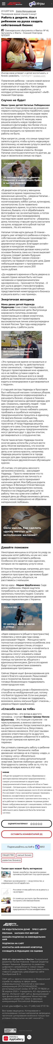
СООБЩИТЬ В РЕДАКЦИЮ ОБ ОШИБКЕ (22, 951)
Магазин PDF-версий (26, 933)
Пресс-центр (39, 929)
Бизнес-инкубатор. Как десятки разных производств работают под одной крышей (31, 873)
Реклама (7, 933)
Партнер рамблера (25, 1030)
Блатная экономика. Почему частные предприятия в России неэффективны (29, 908)
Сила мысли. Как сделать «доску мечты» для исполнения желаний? (22, 531)
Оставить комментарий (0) (26, 834)
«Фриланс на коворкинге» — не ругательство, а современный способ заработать (22, 882)
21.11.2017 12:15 (7, 11)
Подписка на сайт (13, 943)
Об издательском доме (16, 929)
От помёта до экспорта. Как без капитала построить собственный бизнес (30, 899)
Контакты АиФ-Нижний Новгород (22, 947)
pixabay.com (39, 76)
